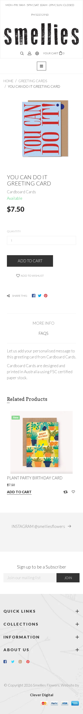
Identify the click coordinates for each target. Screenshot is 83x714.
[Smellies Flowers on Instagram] (22, 661)
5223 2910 (42, 14)
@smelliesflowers (39, 526)
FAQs (43, 333)
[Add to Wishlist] (73, 491)
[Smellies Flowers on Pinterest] (29, 661)
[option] (41, 455)
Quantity (14, 231)
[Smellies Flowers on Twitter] (14, 661)
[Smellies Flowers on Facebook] (6, 661)
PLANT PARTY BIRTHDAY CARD (34, 477)
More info (43, 323)
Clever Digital (41, 695)
